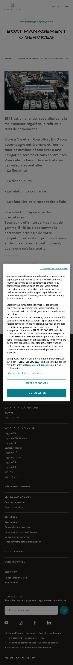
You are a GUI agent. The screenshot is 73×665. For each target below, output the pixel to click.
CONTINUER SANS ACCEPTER (54, 268)
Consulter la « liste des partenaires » (26, 373)
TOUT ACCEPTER (36, 392)
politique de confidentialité (36, 365)
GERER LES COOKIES (36, 383)
